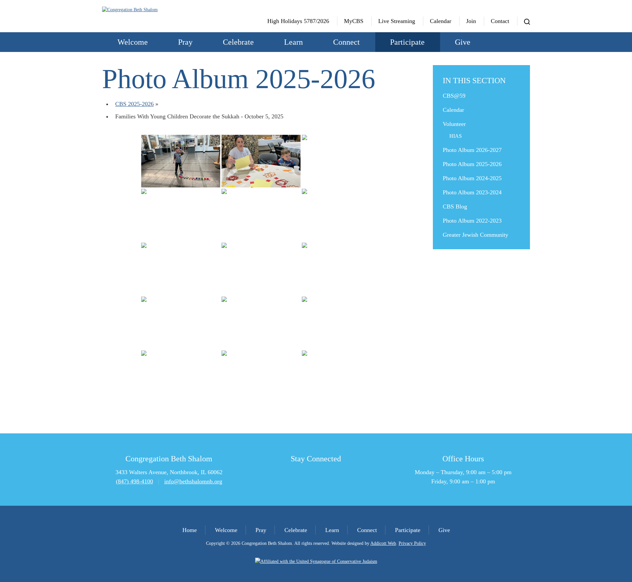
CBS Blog (455, 206)
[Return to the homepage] (150, 10)
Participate (407, 42)
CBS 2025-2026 (134, 104)
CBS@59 (454, 95)
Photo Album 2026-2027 (472, 150)
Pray (185, 42)
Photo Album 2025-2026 (472, 164)
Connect (346, 42)
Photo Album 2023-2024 (472, 192)
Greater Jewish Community (475, 234)
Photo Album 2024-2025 (472, 178)
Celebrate (238, 42)
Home (189, 530)
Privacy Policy (412, 543)
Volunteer (454, 124)
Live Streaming (396, 21)
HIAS (455, 136)
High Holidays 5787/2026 (298, 21)
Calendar (440, 21)
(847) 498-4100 (134, 481)
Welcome (133, 42)
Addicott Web (383, 543)
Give (462, 42)
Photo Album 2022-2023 (472, 220)
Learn (293, 42)
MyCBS (353, 21)
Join (471, 21)
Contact (500, 21)
